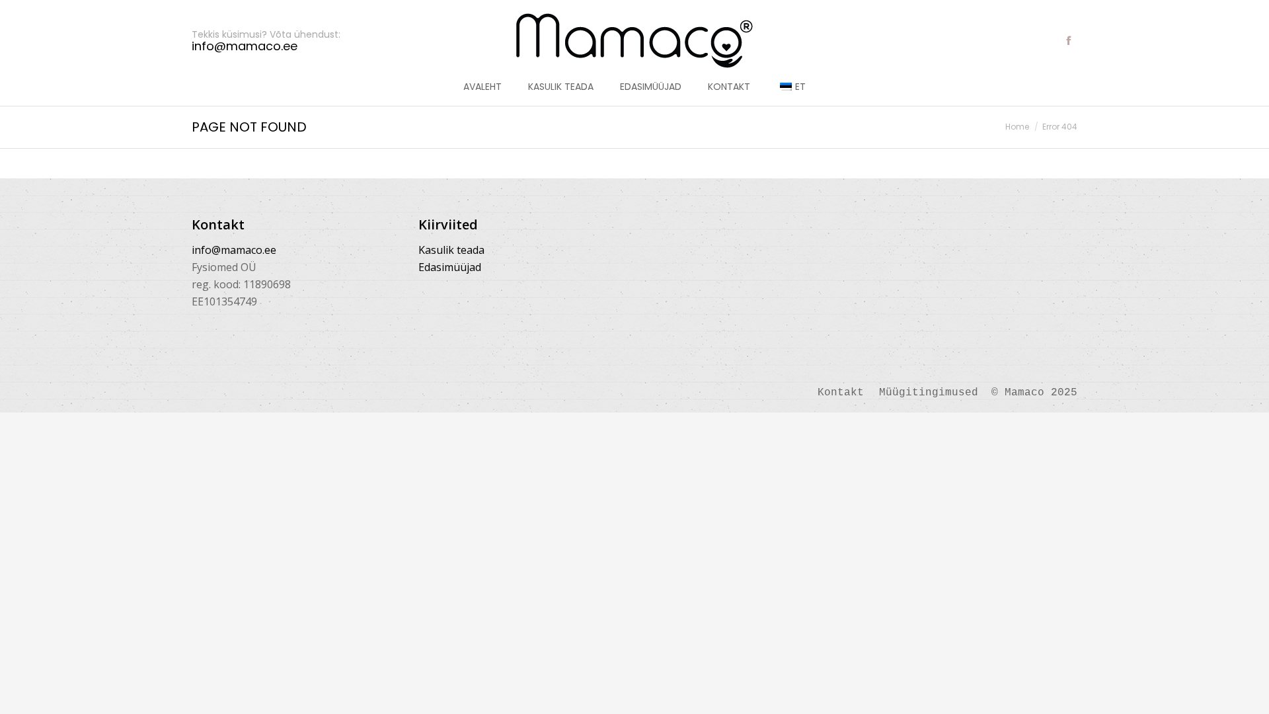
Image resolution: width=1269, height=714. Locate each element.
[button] (195, 10)
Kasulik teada (451, 250)
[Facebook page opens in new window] (1068, 40)
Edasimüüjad (449, 267)
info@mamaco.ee (234, 250)
